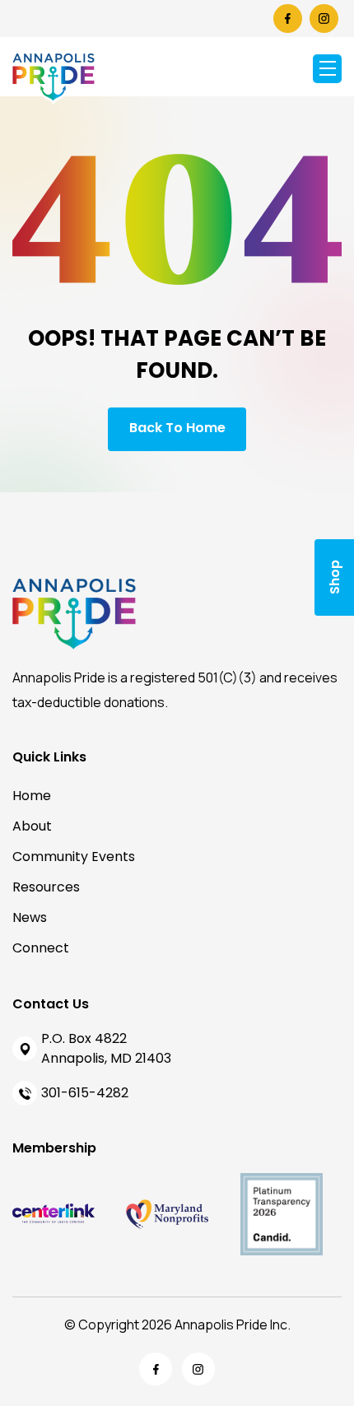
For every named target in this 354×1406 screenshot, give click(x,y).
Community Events (73, 856)
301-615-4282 (84, 1092)
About (32, 826)
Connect (40, 947)
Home (31, 795)
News (29, 917)
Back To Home (177, 427)
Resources (46, 887)
